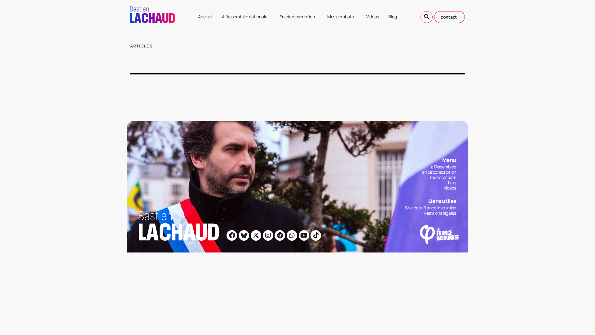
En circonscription (297, 17)
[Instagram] (268, 235)
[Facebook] (232, 235)
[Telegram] (280, 235)
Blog (392, 17)
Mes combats (340, 17)
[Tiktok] (316, 235)
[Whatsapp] (292, 235)
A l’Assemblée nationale (244, 17)
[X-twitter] (256, 235)
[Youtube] (304, 235)
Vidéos (372, 17)
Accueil (205, 17)
